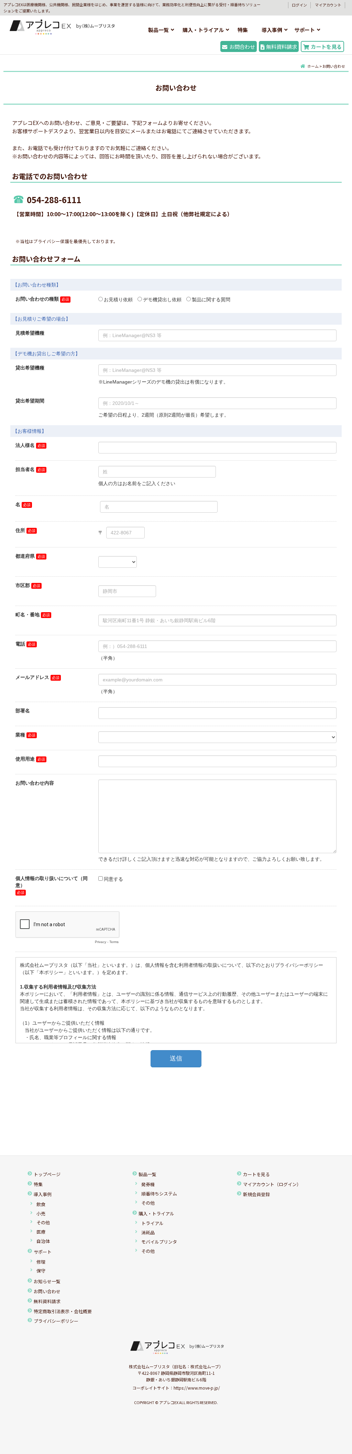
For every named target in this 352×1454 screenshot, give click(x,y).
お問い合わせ (47, 1291)
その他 (43, 1222)
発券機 (148, 1184)
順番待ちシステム (159, 1193)
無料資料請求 (281, 46)
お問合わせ (242, 46)
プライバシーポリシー (56, 1321)
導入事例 (272, 29)
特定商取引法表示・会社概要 (63, 1311)
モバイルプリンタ (159, 1241)
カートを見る (326, 46)
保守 (40, 1270)
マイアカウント (328, 5)
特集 (243, 29)
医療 (40, 1231)
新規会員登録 (256, 1194)
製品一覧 (158, 29)
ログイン (299, 5)
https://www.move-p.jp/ (197, 1388)
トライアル (152, 1223)
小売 (40, 1213)
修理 (40, 1261)
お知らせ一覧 (47, 1281)
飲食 (40, 1204)
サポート (304, 29)
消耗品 (148, 1232)
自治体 (43, 1241)
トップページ (47, 1174)
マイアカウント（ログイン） (272, 1184)
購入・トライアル (203, 29)
